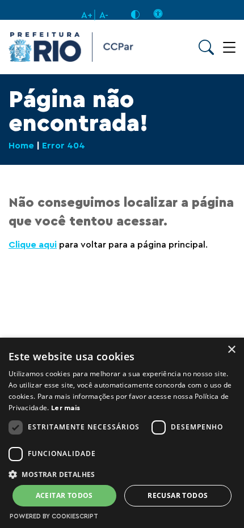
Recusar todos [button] (178, 495)
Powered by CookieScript (54, 516)
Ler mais (65, 407)
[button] (122, 473)
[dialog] (122, 433)
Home (21, 145)
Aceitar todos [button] (64, 495)
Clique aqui (33, 244)
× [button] (231, 350)
